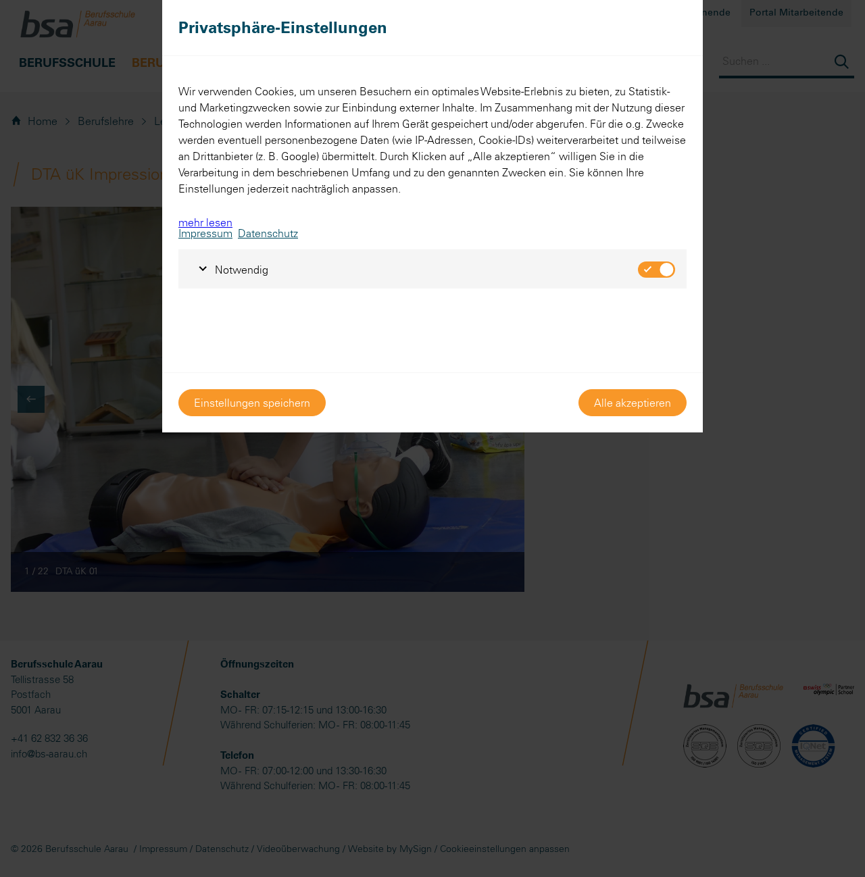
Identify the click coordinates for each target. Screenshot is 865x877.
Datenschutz (268, 233)
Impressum (205, 233)
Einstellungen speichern (252, 402)
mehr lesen (205, 222)
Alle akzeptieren (632, 402)
